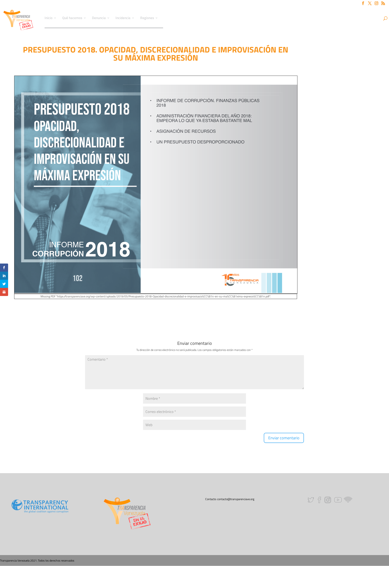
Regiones (147, 18)
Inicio (48, 18)
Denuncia (99, 18)
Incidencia (122, 18)
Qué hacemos (72, 18)
